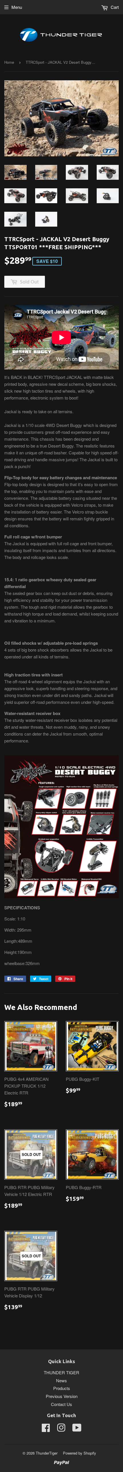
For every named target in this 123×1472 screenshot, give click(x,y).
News (61, 1380)
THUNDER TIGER (61, 1372)
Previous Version (62, 1396)
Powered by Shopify (79, 1453)
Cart (114, 7)
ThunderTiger (46, 1453)
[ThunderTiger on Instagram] (61, 1429)
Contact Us (61, 1404)
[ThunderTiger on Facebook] (45, 1429)
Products (61, 1388)
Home (9, 62)
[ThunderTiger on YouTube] (77, 1429)
